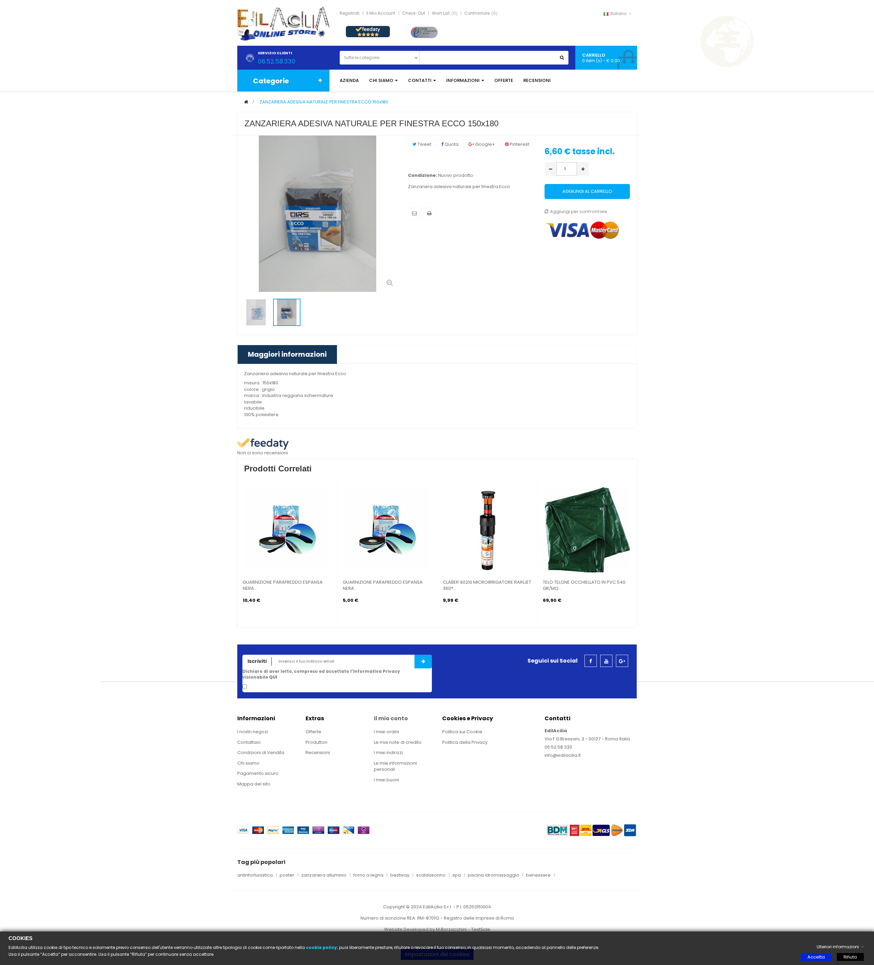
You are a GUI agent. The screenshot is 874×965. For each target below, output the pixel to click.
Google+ (484, 144)
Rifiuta (850, 957)
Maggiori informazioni (287, 354)
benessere (538, 875)
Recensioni (318, 752)
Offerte (313, 731)
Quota (451, 144)
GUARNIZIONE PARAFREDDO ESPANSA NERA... (283, 585)
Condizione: (422, 175)
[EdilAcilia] (283, 23)
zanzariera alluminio (324, 875)
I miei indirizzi (388, 752)
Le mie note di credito (398, 742)
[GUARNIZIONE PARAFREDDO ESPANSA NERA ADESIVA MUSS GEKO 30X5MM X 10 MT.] (287, 529)
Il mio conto (391, 718)
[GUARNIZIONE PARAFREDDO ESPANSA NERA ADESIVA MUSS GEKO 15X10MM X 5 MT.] (387, 529)
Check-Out (413, 13)
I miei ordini (386, 731)
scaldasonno (431, 875)
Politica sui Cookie (462, 731)
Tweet (424, 144)
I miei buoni (386, 780)
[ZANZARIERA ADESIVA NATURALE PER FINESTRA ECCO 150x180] (256, 312)
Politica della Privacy (465, 742)
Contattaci (248, 742)
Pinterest (519, 144)
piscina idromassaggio (493, 875)
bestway (399, 875)
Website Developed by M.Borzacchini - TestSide (437, 929)
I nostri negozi (252, 731)
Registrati (350, 13)
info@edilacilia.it (563, 755)
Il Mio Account (380, 13)
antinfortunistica (255, 875)
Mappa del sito (253, 784)
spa (456, 875)
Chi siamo (248, 763)
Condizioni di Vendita (260, 752)
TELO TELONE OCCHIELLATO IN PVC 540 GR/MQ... (584, 585)
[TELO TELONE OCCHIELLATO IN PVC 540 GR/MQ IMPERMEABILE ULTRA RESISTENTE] (587, 529)
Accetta (816, 957)
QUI (273, 677)
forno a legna (368, 875)
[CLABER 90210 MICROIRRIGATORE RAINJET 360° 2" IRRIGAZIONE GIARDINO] (487, 529)
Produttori (316, 742)
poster (287, 875)
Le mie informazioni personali (395, 766)
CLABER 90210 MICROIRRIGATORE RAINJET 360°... (487, 585)
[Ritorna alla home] (246, 102)
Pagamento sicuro (258, 773)
